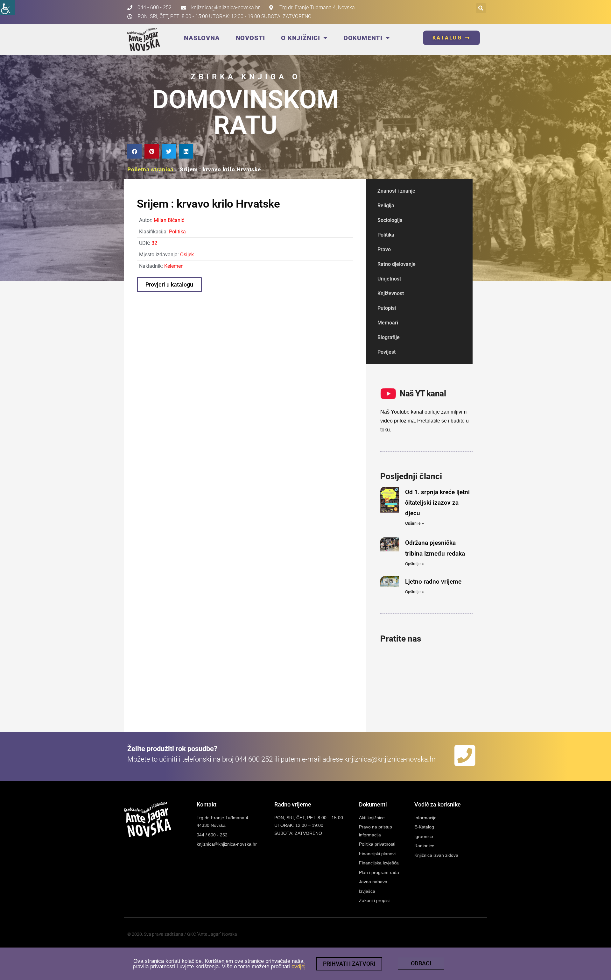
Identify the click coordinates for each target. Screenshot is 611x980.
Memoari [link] (387, 323)
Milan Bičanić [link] (169, 220)
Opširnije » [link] (414, 523)
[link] (7, 7)
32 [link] (154, 243)
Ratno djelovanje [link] (396, 264)
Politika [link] (177, 232)
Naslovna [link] (202, 38)
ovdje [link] (297, 966)
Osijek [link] (187, 255)
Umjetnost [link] (389, 279)
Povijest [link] (386, 352)
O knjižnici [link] (300, 38)
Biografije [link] (388, 337)
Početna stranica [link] (150, 169)
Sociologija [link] (390, 220)
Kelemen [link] (174, 266)
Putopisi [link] (386, 308)
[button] (481, 8)
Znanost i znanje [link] (396, 191)
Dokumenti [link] (363, 38)
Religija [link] (385, 205)
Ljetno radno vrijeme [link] (433, 581)
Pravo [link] (384, 249)
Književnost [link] (390, 293)
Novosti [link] (250, 38)
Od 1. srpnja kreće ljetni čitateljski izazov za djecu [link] (437, 502)
